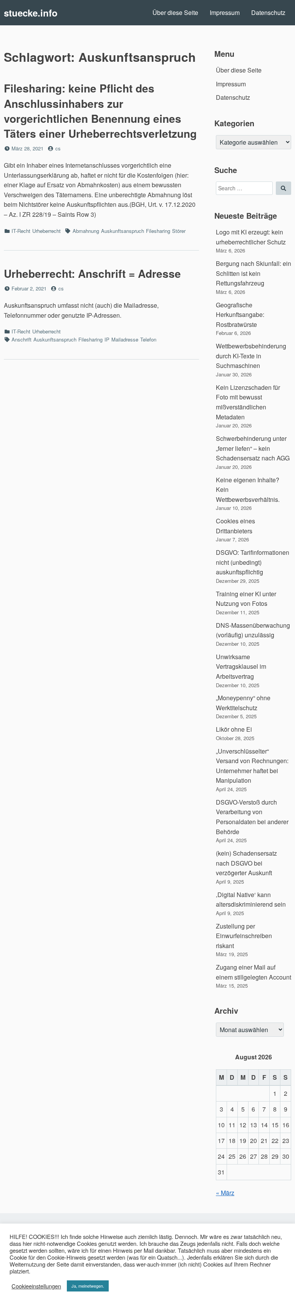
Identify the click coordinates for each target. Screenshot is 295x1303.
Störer (179, 230)
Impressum (225, 12)
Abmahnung (86, 230)
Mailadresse (124, 339)
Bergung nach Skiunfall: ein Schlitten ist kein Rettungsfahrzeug (253, 273)
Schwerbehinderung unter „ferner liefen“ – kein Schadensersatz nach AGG (253, 448)
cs (58, 148)
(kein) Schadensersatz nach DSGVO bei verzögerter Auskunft (246, 863)
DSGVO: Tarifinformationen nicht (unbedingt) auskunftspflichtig (252, 562)
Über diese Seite (175, 12)
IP (106, 339)
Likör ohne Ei (234, 729)
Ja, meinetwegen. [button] (87, 1286)
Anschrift (21, 339)
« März (225, 1192)
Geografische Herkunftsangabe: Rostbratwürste (240, 314)
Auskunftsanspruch (122, 230)
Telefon (148, 339)
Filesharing (158, 230)
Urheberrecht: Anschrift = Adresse (92, 273)
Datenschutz (268, 12)
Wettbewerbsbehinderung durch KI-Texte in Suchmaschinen (251, 355)
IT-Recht (21, 230)
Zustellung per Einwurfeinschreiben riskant (244, 936)
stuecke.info (31, 12)
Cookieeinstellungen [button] (36, 1286)
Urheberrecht (46, 230)
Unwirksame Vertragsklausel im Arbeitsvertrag (241, 666)
